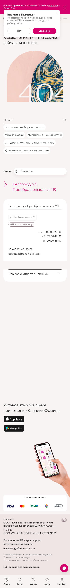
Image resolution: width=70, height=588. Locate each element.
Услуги (47, 583)
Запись (33, 583)
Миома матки (14, 135)
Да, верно (44, 31)
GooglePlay (9, 8)
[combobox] (40, 171)
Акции (7, 583)
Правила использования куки (17, 557)
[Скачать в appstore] (35, 419)
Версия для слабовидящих (24, 567)
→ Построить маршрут (21, 224)
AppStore (53, 5)
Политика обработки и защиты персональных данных (27, 554)
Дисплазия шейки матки (45, 135)
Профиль (61, 583)
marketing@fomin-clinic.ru (19, 549)
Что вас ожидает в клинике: (28, 274)
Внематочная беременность (24, 127)
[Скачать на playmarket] (35, 428)
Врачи (20, 583)
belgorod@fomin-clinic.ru (24, 254)
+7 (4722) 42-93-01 (20, 249)
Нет (19, 31)
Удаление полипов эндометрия (27, 150)
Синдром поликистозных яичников (29, 142)
